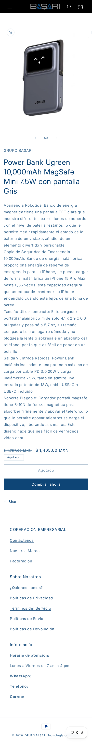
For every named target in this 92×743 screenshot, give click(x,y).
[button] (9, 6)
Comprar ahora (46, 484)
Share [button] (14, 501)
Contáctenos (22, 540)
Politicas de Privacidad (31, 598)
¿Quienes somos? (26, 587)
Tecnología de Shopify (64, 735)
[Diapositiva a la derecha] (57, 138)
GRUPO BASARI (36, 735)
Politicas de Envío (26, 618)
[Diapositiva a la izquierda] (35, 138)
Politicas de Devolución (32, 629)
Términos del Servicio (30, 608)
